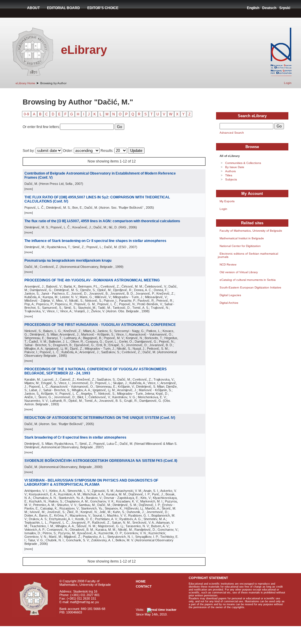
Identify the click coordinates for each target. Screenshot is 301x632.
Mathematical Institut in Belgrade (242, 238)
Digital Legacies (230, 295)
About (33, 8)
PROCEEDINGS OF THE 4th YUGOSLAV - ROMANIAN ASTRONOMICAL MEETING (92, 280)
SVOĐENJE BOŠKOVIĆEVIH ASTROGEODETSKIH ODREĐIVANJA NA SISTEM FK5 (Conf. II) (100, 461)
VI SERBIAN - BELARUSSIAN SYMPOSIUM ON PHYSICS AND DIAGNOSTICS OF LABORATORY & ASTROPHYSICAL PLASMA (91, 482)
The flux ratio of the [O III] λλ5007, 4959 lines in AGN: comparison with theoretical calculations (102, 221)
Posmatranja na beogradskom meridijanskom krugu (67, 260)
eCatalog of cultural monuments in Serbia (248, 279)
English (253, 8)
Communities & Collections (243, 163)
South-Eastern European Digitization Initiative (250, 287)
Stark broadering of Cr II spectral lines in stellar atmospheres (75, 437)
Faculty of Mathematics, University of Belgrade (251, 230)
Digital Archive (229, 302)
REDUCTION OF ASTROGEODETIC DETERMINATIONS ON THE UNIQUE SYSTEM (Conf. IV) (99, 418)
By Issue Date (234, 167)
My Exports (227, 201)
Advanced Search (232, 132)
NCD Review (228, 264)
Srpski (284, 8)
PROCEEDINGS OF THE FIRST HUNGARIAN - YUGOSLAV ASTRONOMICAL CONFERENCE (100, 325)
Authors (230, 171)
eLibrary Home (25, 83)
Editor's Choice (102, 8)
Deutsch (269, 8)
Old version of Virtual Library (239, 272)
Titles (228, 175)
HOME (141, 581)
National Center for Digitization (240, 246)
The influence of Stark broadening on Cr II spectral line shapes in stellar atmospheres (95, 241)
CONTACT (144, 586)
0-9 (26, 114)
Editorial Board (63, 8)
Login (288, 82)
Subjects (231, 179)
